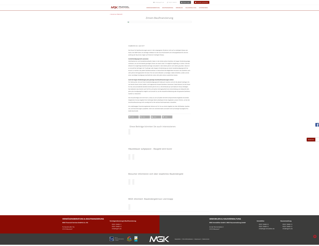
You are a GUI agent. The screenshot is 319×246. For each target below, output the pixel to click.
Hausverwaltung (190, 7)
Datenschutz (205, 239)
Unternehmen (203, 7)
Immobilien (179, 7)
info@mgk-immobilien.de (266, 229)
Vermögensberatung (153, 7)
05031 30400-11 (117, 224)
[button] (133, 117)
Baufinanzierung (167, 7)
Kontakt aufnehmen (202, 2)
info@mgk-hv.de (288, 229)
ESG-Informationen (187, 239)
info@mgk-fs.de (159, 2)
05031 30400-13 (287, 224)
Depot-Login (186, 2)
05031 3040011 (172, 2)
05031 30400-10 (264, 224)
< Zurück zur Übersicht (116, 14)
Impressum (197, 239)
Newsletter (178, 239)
